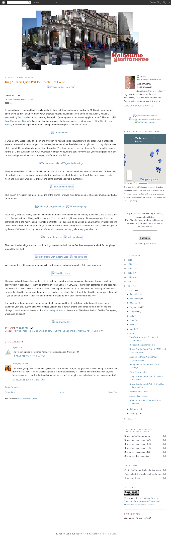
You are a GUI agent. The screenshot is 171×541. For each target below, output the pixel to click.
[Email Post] (31, 328)
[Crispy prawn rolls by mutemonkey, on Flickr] (49, 163)
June (132, 320)
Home (61, 392)
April (132, 328)
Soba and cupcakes (138, 395)
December (135, 294)
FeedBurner (151, 243)
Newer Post (10, 392)
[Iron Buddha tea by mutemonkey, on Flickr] (61, 322)
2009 (130, 285)
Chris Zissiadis (108, 534)
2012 (130, 272)
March (133, 333)
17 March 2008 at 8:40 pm (29, 356)
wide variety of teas (53, 310)
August (133, 311)
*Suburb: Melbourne (64, 331)
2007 (130, 418)
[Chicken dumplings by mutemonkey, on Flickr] (76, 206)
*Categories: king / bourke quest (32, 331)
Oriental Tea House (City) (90, 331)
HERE (151, 216)
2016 (130, 259)
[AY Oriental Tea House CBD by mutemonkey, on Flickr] (61, 87)
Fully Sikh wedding (138, 371)
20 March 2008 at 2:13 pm (29, 379)
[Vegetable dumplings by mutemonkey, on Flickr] (72, 163)
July (132, 315)
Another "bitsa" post (138, 391)
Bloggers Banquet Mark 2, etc (142, 344)
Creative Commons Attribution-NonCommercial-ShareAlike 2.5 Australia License (142, 501)
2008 (130, 290)
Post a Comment (12, 387)
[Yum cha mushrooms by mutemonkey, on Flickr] (61, 186)
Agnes (15, 347)
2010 (130, 281)
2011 (130, 277)
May (132, 324)
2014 (130, 264)
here (150, 194)
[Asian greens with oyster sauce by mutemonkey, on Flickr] (51, 257)
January (134, 413)
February (134, 408)
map (31, 99)
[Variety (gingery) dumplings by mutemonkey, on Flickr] (50, 206)
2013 (130, 268)
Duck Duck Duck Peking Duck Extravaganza (143, 358)
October (134, 302)
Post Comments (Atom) (27, 398)
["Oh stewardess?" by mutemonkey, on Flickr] (61, 132)
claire (143, 76)
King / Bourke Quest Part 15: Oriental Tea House (35, 82)
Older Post (112, 392)
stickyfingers (18, 363)
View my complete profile (138, 106)
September (135, 307)
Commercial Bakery (19, 121)
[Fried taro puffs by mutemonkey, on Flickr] (78, 257)
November (135, 298)
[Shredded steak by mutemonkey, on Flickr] (61, 273)
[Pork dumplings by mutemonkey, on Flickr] (73, 237)
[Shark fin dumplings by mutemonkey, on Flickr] (51, 237)
